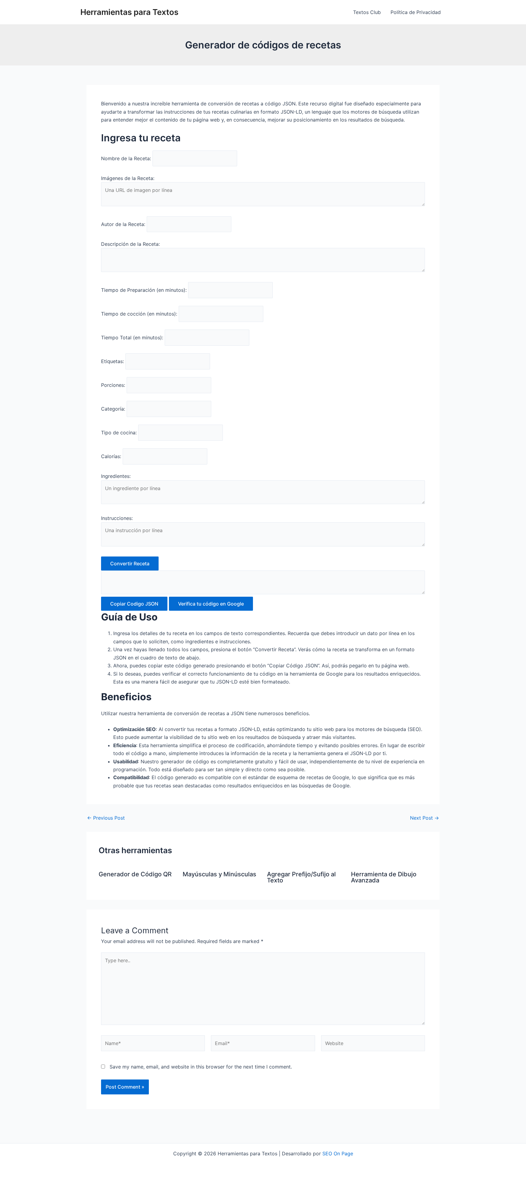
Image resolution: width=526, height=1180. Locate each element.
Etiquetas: (112, 361)
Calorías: (111, 456)
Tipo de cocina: (119, 432)
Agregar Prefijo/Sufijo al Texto (301, 877)
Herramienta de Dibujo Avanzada (383, 877)
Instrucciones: (117, 518)
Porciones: (113, 385)
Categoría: (113, 409)
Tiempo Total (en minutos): (132, 337)
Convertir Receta (129, 563)
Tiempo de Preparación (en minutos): (144, 290)
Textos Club (367, 12)
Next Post (424, 817)
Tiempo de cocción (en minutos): (139, 314)
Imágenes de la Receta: (127, 178)
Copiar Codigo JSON (134, 604)
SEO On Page (337, 1153)
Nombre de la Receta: (126, 158)
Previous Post (106, 817)
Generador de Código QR (135, 874)
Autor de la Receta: (123, 224)
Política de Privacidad (416, 12)
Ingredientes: (116, 476)
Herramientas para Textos (129, 12)
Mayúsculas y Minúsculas (219, 874)
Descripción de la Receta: (130, 244)
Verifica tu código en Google (211, 604)
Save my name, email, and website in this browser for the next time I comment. (201, 1067)
